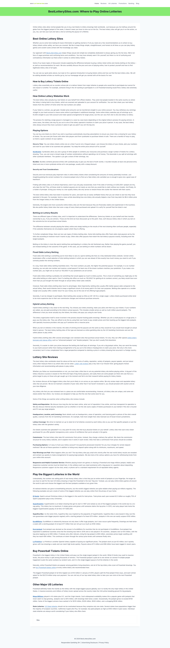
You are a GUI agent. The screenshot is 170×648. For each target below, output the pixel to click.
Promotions (123, 3)
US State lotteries (51, 606)
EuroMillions (37, 521)
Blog (137, 3)
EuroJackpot (37, 529)
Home (97, 3)
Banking (131, 3)
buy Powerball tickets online (46, 567)
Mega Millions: (38, 596)
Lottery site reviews (81, 364)
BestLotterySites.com (54, 53)
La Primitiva (37, 542)
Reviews (104, 3)
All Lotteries (112, 3)
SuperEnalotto (38, 504)
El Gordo (36, 496)
